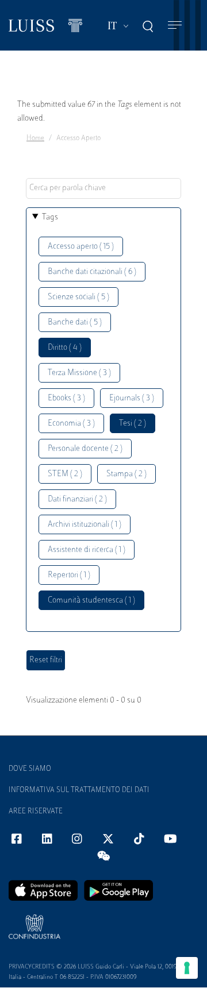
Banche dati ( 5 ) (75, 322)
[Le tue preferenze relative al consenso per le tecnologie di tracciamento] (187, 968)
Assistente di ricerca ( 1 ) (86, 550)
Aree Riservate (36, 811)
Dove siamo (30, 769)
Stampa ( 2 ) (126, 474)
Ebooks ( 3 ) (66, 398)
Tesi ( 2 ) (132, 423)
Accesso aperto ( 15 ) (81, 246)
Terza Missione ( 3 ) (79, 373)
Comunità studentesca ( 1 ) (91, 600)
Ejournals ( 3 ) (131, 398)
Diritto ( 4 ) (65, 348)
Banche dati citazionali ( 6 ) (92, 272)
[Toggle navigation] (175, 25)
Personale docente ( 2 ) (85, 449)
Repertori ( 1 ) (69, 575)
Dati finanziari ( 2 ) (77, 499)
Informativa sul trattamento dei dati (79, 790)
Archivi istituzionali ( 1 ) (84, 524)
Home (35, 138)
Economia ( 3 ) (71, 423)
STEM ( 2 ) (65, 474)
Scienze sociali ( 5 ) (78, 297)
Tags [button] (50, 217)
